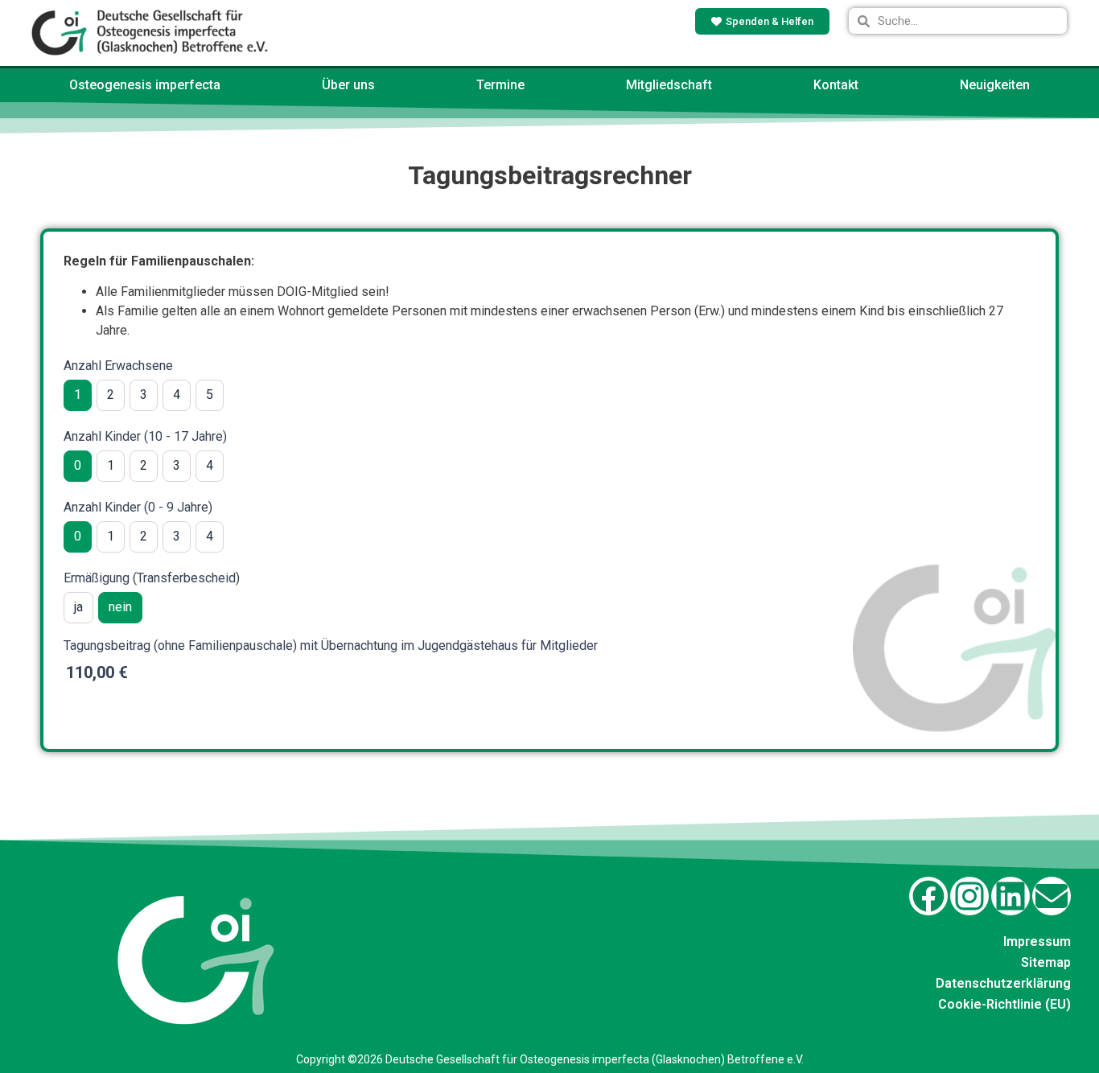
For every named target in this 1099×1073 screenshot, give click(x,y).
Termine (500, 84)
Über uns (348, 84)
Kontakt (835, 84)
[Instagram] (969, 896)
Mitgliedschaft (669, 84)
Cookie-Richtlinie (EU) (1004, 1004)
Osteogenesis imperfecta (144, 84)
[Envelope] (1051, 896)
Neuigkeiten (995, 84)
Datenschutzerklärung (1003, 983)
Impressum (1037, 941)
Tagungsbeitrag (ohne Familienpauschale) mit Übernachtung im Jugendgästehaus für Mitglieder (331, 646)
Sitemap (1046, 962)
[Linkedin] (1010, 896)
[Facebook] (928, 896)
